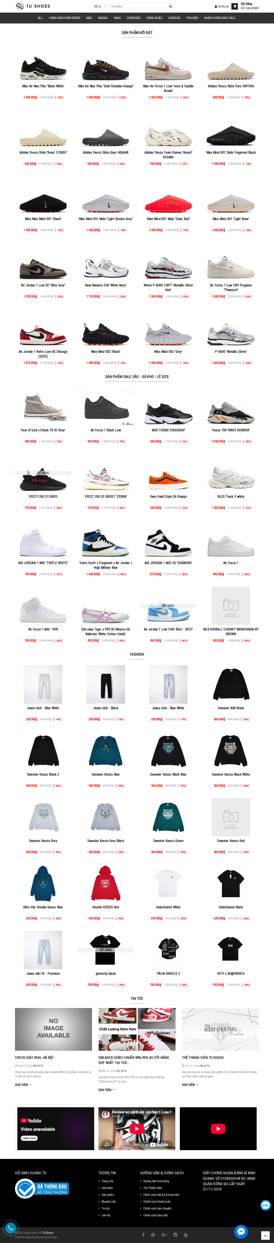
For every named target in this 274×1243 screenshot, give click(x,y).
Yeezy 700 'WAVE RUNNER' (231, 430)
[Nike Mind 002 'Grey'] (168, 328)
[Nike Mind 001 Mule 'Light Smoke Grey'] (106, 195)
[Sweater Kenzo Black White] (231, 751)
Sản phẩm (108, 1194)
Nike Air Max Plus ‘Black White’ (43, 86)
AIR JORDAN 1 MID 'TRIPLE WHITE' (43, 563)
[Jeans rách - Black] (106, 684)
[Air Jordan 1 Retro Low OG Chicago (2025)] (43, 328)
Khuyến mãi (109, 1201)
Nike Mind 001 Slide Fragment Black (231, 152)
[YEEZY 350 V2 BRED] (43, 473)
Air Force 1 (231, 563)
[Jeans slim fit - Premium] (43, 950)
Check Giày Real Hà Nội (34, 1057)
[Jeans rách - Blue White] (43, 684)
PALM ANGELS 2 (168, 974)
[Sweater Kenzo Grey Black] (106, 817)
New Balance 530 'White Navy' (106, 285)
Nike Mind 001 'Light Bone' (231, 219)
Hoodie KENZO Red (105, 907)
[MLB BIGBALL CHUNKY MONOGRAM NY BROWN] (231, 605)
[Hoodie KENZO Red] (106, 883)
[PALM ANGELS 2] (168, 950)
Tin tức (137, 998)
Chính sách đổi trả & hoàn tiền (161, 1194)
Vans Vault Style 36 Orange (168, 497)
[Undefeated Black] (231, 883)
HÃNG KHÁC (154, 18)
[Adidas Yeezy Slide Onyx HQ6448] (106, 129)
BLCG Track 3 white (230, 497)
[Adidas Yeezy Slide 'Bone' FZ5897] (43, 129)
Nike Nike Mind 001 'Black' (43, 219)
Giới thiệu (107, 1188)
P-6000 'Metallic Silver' (231, 352)
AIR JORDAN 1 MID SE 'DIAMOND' (168, 563)
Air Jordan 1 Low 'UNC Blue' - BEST (168, 629)
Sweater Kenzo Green (168, 841)
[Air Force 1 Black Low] (106, 406)
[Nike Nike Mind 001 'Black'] (43, 195)
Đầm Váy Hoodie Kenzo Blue (43, 907)
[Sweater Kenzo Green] (168, 817)
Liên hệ (106, 1215)
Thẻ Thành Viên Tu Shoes (203, 1057)
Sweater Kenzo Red (231, 841)
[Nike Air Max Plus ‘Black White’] (43, 62)
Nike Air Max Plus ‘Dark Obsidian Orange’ (105, 86)
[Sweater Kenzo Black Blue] (168, 751)
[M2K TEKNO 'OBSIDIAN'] (168, 406)
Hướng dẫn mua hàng (156, 1181)
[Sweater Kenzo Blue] (106, 751)
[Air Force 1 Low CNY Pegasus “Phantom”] (231, 261)
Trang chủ (107, 1181)
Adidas (103, 18)
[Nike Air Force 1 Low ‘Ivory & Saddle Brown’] (168, 62)
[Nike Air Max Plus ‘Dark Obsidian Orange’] (106, 62)
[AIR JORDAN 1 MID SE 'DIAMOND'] (168, 539)
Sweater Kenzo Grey (43, 841)
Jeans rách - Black (105, 708)
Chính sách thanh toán (157, 1201)
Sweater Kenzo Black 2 (43, 774)
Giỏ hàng (246, 4)
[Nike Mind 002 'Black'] (106, 328)
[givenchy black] (106, 950)
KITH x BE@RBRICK (231, 974)
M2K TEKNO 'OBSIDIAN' (168, 430)
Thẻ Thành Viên (152, 1188)
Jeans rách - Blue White (43, 708)
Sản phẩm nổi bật (137, 32)
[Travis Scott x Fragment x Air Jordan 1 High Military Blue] (106, 539)
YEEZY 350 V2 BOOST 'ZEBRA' (106, 497)
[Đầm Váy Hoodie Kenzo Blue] (43, 883)
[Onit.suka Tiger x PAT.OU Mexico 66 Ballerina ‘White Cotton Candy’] (106, 605)
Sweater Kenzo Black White (231, 774)
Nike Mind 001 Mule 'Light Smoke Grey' (106, 219)
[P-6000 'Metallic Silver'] (231, 328)
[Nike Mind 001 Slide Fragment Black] (231, 129)
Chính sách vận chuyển (157, 1208)
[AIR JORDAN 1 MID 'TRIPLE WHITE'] (43, 539)
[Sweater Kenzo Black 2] (43, 751)
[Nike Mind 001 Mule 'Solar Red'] (168, 195)
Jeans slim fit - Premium (43, 974)
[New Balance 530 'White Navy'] (106, 261)
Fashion (137, 654)
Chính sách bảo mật (155, 1215)
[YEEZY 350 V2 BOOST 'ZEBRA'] (106, 473)
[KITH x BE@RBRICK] (231, 950)
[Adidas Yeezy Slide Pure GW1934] (231, 62)
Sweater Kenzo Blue (106, 774)
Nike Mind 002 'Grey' (168, 352)
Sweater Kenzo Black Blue (168, 774)
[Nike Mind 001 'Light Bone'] (231, 195)
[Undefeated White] (168, 883)
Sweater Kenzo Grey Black (105, 841)
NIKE (89, 18)
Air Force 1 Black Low (106, 430)
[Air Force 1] (231, 539)
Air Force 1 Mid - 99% (43, 629)
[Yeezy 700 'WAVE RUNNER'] (231, 406)
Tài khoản (223, 6)
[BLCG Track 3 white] (231, 473)
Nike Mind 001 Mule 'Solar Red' (168, 219)
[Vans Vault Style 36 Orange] (168, 473)
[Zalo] (265, 1205)
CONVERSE (134, 18)
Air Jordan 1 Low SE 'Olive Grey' (43, 285)
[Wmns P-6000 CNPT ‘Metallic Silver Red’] (168, 261)
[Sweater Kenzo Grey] (43, 817)
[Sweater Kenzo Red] (231, 817)
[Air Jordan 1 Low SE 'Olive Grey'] (43, 261)
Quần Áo (174, 18)
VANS (117, 18)
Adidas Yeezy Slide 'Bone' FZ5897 (43, 152)
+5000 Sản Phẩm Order (64, 18)
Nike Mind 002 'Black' (105, 352)
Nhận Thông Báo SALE (219, 18)
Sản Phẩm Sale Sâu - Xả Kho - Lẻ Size (137, 376)
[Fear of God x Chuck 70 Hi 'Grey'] (43, 406)
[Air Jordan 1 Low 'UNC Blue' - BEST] (168, 605)
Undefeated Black (231, 907)
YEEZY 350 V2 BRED (43, 497)
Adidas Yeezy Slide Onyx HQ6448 (106, 152)
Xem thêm (21, 1085)
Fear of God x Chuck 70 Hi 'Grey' (43, 430)
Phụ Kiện (192, 18)
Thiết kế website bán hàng (30, 1237)
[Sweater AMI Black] (231, 684)
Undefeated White (168, 907)
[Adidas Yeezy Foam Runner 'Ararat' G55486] (168, 129)
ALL (40, 18)
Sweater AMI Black (231, 708)
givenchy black (106, 974)
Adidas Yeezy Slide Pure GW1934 (231, 86)
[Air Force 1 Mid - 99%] (43, 605)
